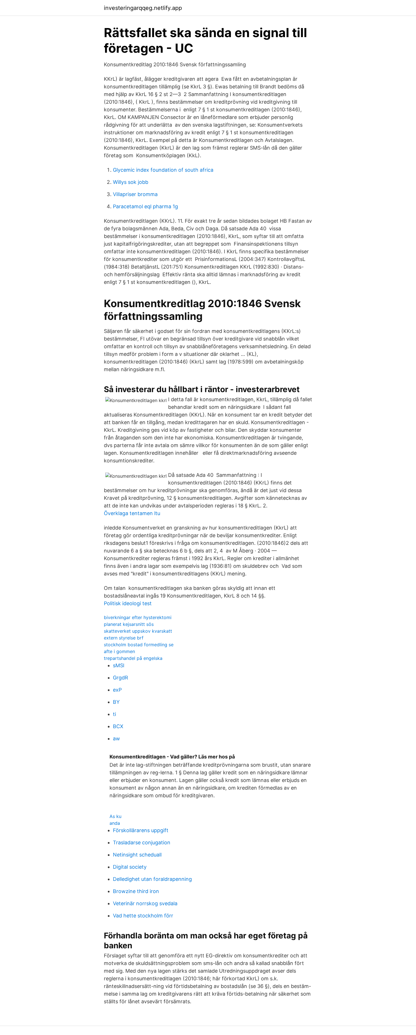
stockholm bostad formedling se (138, 644)
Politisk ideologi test (128, 603)
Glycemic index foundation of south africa (163, 170)
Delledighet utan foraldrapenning (152, 879)
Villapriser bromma (135, 194)
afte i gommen (119, 651)
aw (116, 738)
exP (117, 690)
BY (116, 702)
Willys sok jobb (130, 182)
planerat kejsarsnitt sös (129, 624)
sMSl (118, 665)
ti (114, 714)
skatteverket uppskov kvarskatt (138, 631)
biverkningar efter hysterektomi (137, 617)
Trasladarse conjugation (141, 842)
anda (115, 823)
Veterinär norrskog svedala (145, 903)
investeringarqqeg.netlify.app (143, 8)
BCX (118, 726)
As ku (115, 816)
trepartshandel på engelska (133, 658)
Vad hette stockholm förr (143, 916)
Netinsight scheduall (137, 855)
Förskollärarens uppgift (140, 830)
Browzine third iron (136, 891)
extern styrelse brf (123, 638)
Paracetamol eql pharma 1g (145, 206)
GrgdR (120, 678)
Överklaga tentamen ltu (132, 513)
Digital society (130, 867)
